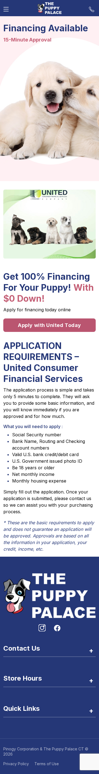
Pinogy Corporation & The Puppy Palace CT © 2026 (45, 751)
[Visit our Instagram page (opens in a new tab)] (42, 627)
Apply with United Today (49, 325)
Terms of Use (46, 763)
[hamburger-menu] (6, 8)
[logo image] (49, 8)
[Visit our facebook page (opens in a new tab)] (57, 627)
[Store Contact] (91, 8)
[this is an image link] (49, 595)
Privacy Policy (16, 763)
